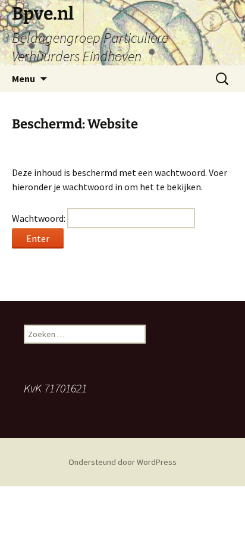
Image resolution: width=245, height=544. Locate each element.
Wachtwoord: (39, 218)
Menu (23, 78)
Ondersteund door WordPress (122, 462)
